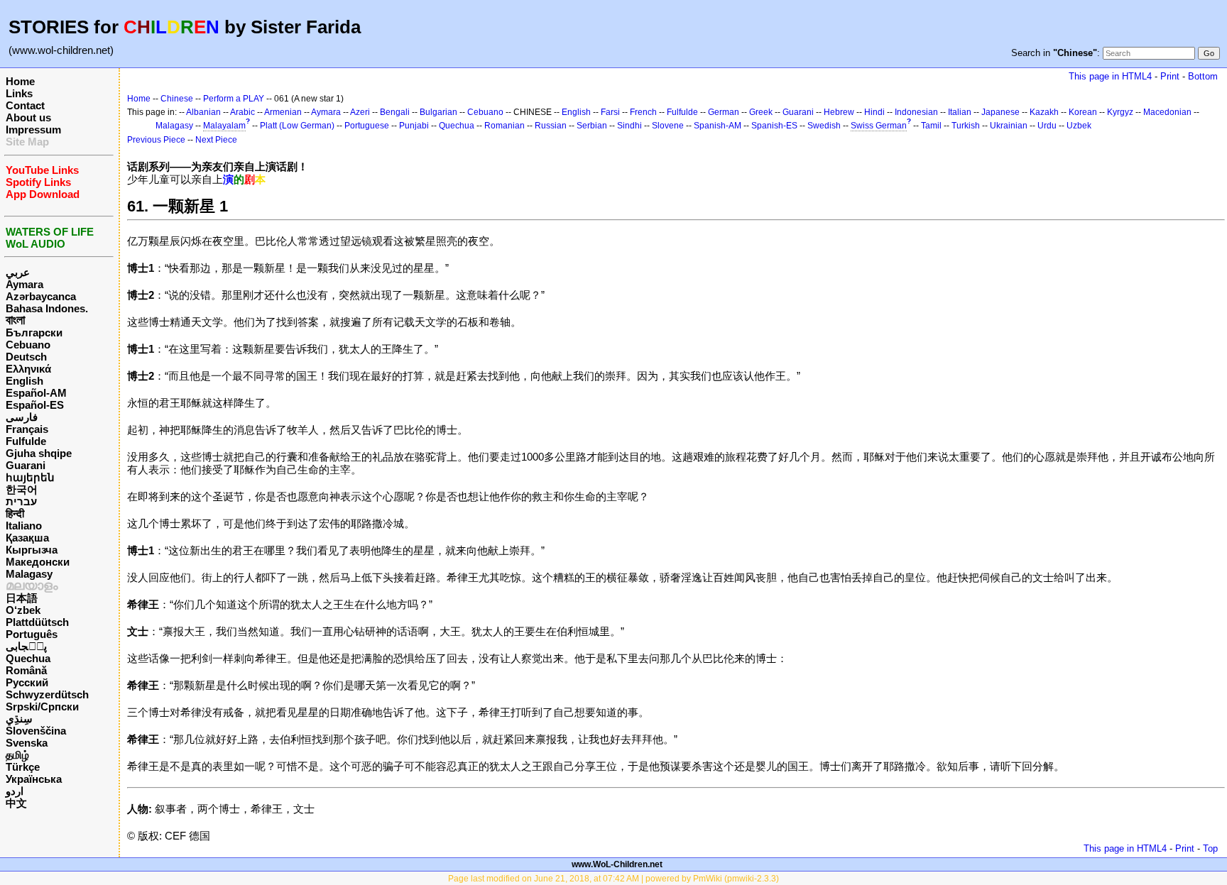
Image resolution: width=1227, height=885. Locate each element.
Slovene (668, 126)
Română (26, 670)
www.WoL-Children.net (617, 864)
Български (34, 332)
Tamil (931, 126)
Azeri (360, 112)
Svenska (27, 743)
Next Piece (216, 140)
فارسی (22, 417)
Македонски (38, 562)
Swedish (824, 126)
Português (32, 634)
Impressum (33, 129)
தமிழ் (17, 755)
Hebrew (839, 112)
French (643, 112)
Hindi (874, 112)
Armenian (283, 112)
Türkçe (23, 767)
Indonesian (916, 112)
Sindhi (629, 126)
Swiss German (879, 126)
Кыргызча (32, 550)
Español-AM (36, 393)
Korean (1083, 112)
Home (20, 81)
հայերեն (30, 477)
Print (1169, 76)
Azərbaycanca (41, 296)
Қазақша (27, 538)
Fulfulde (26, 441)
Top (1210, 848)
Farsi (610, 112)
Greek (761, 112)
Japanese (1000, 112)
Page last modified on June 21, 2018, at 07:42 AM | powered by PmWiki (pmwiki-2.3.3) (613, 879)
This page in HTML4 (1110, 76)
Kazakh (1044, 112)
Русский (27, 682)
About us (28, 117)
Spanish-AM (717, 126)
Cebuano (28, 345)
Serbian (592, 126)
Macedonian (1167, 112)
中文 (16, 803)
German (723, 112)
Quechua (28, 658)
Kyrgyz (1120, 112)
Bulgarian (438, 112)
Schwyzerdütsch (47, 694)
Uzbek (1079, 126)
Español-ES (35, 405)
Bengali (395, 112)
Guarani (25, 465)
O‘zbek (23, 610)
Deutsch (26, 357)
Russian (551, 126)
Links (19, 93)
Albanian (203, 112)
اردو (14, 791)
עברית (21, 501)
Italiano (24, 526)
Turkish (965, 126)
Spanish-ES (774, 126)
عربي (18, 272)
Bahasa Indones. (47, 308)
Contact (25, 105)
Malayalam (224, 126)
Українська (34, 779)
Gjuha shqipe (39, 453)
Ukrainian (1008, 126)
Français (27, 429)
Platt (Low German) (297, 126)
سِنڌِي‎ (19, 719)
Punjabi (414, 126)
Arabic (242, 112)
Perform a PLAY (233, 99)
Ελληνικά (28, 369)
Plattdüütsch (37, 622)
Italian (959, 112)
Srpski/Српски (42, 706)
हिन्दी (15, 513)
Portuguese (366, 126)
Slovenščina (36, 731)
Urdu (1047, 126)
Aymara (24, 284)
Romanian (504, 126)
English (24, 381)
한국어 (22, 489)
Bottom (1203, 76)
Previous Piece (156, 140)
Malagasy (29, 574)
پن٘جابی (26, 646)
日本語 (22, 598)
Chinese (176, 99)
